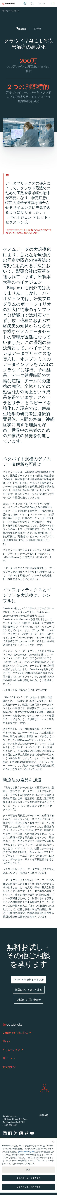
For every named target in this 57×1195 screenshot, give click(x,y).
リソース (8, 1058)
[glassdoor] (26, 1133)
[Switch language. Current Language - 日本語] (25, 3)
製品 (5, 1041)
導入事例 (5, 11)
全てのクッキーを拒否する (29, 1178)
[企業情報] (14, 1067)
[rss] (21, 1133)
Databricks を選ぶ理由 (15, 1032)
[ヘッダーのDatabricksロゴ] (8, 3)
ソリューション (11, 1049)
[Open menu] (53, 3)
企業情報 (8, 1066)
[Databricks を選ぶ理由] (30, 1033)
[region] (28, 1165)
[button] (32, 3)
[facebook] (10, 1133)
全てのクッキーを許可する (29, 1187)
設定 (28, 1169)
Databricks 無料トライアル (29, 979)
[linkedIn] (5, 1133)
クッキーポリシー (26, 1151)
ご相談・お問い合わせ (28, 999)
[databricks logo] (12, 1024)
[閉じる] (53, 1141)
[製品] (9, 1041)
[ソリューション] (22, 1050)
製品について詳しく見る (28, 989)
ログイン (41, 3)
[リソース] (14, 1058)
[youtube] (32, 1133)
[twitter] (15, 1133)
